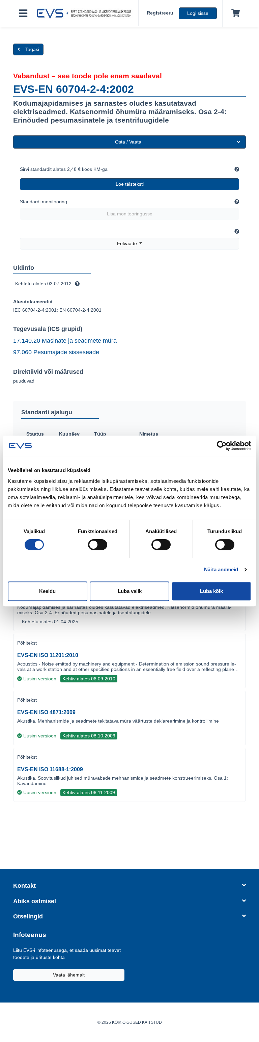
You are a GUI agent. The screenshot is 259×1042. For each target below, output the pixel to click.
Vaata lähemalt (69, 975)
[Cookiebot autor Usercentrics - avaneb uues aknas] (221, 446)
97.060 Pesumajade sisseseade (56, 352)
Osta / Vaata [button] (128, 142)
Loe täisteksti (130, 184)
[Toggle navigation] (23, 13)
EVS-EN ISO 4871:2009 (46, 712)
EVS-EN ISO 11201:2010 (47, 655)
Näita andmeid (221, 569)
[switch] (97, 544)
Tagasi (32, 49)
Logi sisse (197, 13)
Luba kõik (211, 591)
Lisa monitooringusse (129, 213)
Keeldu (47, 591)
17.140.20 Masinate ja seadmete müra (65, 340)
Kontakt (24, 885)
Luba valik (130, 591)
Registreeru (160, 13)
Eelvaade (127, 243)
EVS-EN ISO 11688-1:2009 (50, 769)
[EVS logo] (85, 14)
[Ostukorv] (234, 13)
